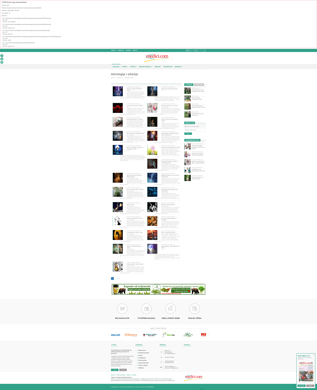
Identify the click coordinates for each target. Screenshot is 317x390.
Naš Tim (113, 375)
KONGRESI (178, 67)
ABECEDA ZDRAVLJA (145, 67)
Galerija (129, 375)
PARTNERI (128, 50)
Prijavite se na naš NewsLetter (191, 126)
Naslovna (113, 77)
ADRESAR (157, 67)
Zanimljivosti (142, 358)
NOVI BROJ (301, 385)
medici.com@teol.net (170, 366)
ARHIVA (310, 385)
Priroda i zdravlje (143, 365)
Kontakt (134, 375)
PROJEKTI (113, 50)
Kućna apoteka (143, 360)
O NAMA (124, 67)
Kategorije (119, 77)
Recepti (141, 355)
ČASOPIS (133, 67)
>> (118, 278)
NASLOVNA (116, 67)
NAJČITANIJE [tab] (199, 84)
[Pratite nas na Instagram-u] (1, 62)
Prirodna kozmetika (144, 352)
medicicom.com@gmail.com (171, 368)
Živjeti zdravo (142, 350)
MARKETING (121, 50)
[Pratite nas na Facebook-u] (1, 55)
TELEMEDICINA (167, 67)
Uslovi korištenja (121, 375)
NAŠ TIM (123, 370)
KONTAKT (135, 50)
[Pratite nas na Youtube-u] (1, 59)
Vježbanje (141, 368)
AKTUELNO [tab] (189, 84)
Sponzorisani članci (144, 363)
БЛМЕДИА (151, 387)
